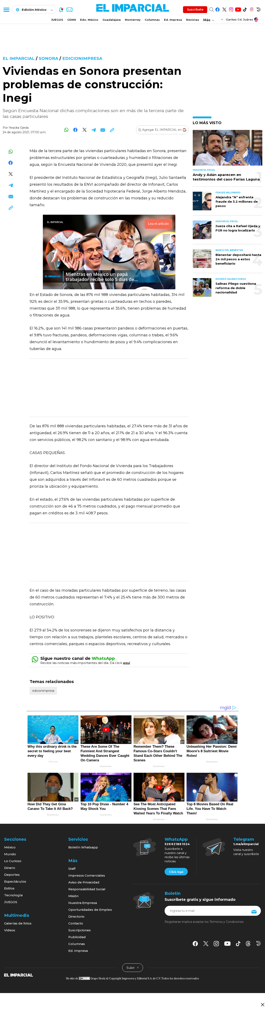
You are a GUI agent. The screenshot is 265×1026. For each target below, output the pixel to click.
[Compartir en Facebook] (75, 130)
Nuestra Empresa (82, 903)
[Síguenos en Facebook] (217, 8)
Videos (9, 930)
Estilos (9, 888)
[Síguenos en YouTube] (238, 8)
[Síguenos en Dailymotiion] (258, 943)
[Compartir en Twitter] (85, 130)
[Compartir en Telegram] (94, 130)
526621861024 (177, 844)
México (10, 847)
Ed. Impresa (173, 19)
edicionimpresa (82, 58)
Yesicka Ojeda (19, 128)
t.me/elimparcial (246, 844)
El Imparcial (19, 58)
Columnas (152, 19)
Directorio (76, 916)
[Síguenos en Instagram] (231, 8)
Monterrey (133, 19)
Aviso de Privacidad (83, 882)
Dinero (9, 868)
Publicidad (77, 937)
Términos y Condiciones (226, 922)
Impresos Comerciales (86, 875)
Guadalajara (111, 19)
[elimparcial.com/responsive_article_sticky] (262, 1004)
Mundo (10, 854)
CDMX (71, 19)
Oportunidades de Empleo (90, 910)
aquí (126, 663)
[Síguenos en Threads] (251, 8)
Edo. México (89, 19)
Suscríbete (195, 9)
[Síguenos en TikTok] (244, 8)
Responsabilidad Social (86, 889)
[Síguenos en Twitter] (224, 8)
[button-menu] (6, 9)
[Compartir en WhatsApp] (66, 130)
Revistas (192, 19)
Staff (71, 869)
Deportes (12, 875)
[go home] (18, 974)
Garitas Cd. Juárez (239, 19)
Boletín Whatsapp (83, 847)
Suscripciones (79, 930)
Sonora (48, 58)
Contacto (75, 923)
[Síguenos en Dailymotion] (258, 8)
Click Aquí (176, 871)
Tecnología (13, 895)
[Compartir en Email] (103, 130)
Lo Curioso (12, 861)
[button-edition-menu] (222, 19)
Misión (73, 896)
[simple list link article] (227, 149)
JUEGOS (57, 19)
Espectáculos (15, 881)
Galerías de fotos (17, 923)
